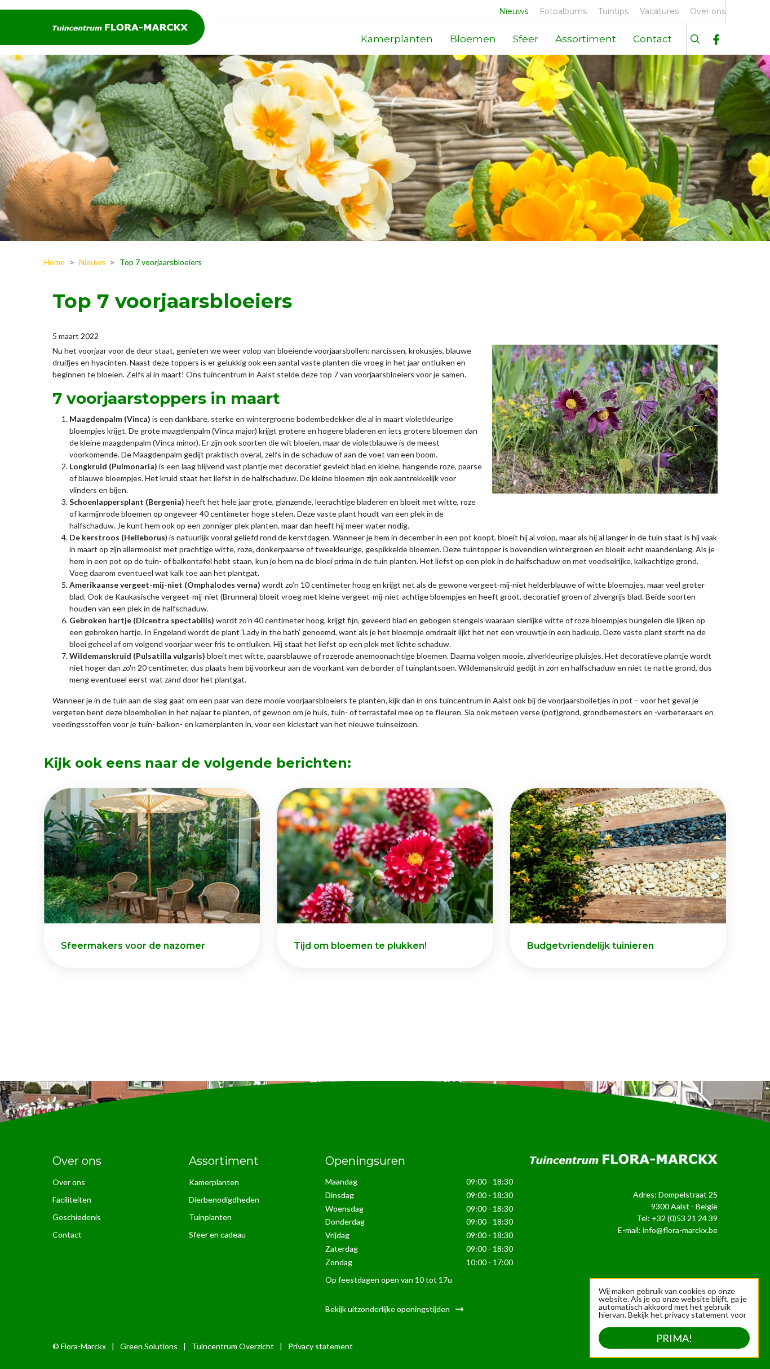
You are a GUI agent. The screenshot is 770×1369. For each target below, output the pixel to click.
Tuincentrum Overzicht (233, 1346)
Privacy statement (320, 1346)
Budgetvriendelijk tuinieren (590, 945)
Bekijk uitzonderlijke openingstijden (387, 1309)
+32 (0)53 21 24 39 (685, 1218)
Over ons (68, 1182)
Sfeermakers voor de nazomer (133, 945)
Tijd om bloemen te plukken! (360, 945)
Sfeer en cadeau (217, 1234)
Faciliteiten (71, 1199)
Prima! (674, 1338)
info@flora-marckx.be (680, 1230)
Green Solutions (149, 1346)
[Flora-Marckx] (120, 27)
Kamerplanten (214, 1182)
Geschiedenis (76, 1217)
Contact (67, 1234)
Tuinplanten (210, 1217)
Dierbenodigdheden (224, 1199)
